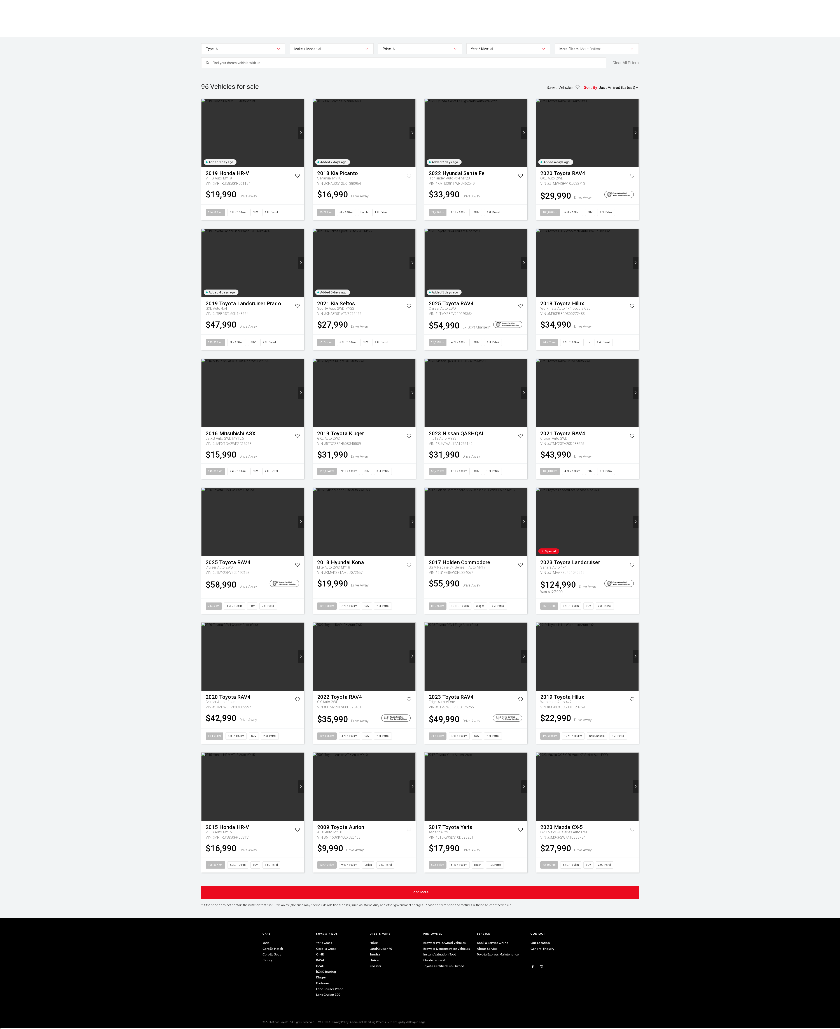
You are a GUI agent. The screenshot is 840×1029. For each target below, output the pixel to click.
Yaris (266, 942)
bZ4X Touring (326, 971)
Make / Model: (305, 49)
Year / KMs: (480, 49)
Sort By (590, 87)
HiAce (374, 960)
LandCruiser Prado (329, 989)
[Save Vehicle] (297, 176)
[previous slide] (204, 133)
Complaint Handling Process (368, 1022)
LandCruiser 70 (381, 948)
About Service (487, 948)
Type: (210, 49)
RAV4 (320, 960)
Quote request (434, 960)
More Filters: (569, 49)
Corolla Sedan (273, 954)
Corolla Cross (326, 948)
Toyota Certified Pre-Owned (443, 966)
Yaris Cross (324, 942)
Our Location (540, 942)
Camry (267, 960)
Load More (419, 892)
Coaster (375, 966)
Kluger (321, 977)
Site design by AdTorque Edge (406, 1022)
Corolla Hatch (272, 948)
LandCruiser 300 (328, 994)
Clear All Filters (625, 63)
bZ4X (320, 966)
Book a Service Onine (492, 942)
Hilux (374, 942)
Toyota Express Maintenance (498, 954)
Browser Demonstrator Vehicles (446, 948)
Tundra (375, 954)
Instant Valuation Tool (439, 954)
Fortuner (322, 983)
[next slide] (301, 133)
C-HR (320, 954)
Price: (387, 49)
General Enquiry (542, 948)
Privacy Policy (340, 1022)
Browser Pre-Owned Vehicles (444, 942)
